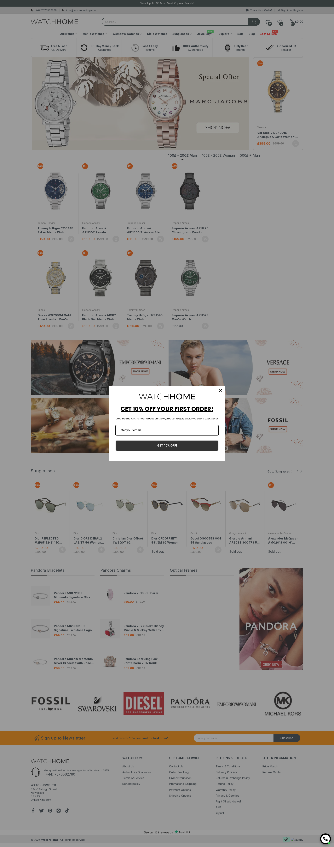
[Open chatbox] (325, 838)
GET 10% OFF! (167, 445)
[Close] (220, 390)
